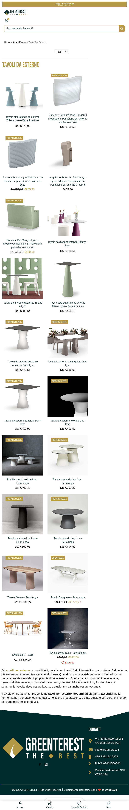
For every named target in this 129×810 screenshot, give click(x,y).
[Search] (122, 28)
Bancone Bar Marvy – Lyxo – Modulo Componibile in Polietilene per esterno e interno (22, 244)
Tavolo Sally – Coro (23, 654)
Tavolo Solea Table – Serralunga (68, 652)
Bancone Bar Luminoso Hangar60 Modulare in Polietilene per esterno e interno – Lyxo (67, 119)
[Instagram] (46, 764)
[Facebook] (40, 764)
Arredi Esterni (19, 42)
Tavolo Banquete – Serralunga (68, 597)
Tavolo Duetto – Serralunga (22, 597)
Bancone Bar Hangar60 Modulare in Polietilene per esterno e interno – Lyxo (23, 181)
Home (7, 42)
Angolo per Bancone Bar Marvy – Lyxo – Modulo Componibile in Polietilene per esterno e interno (67, 181)
